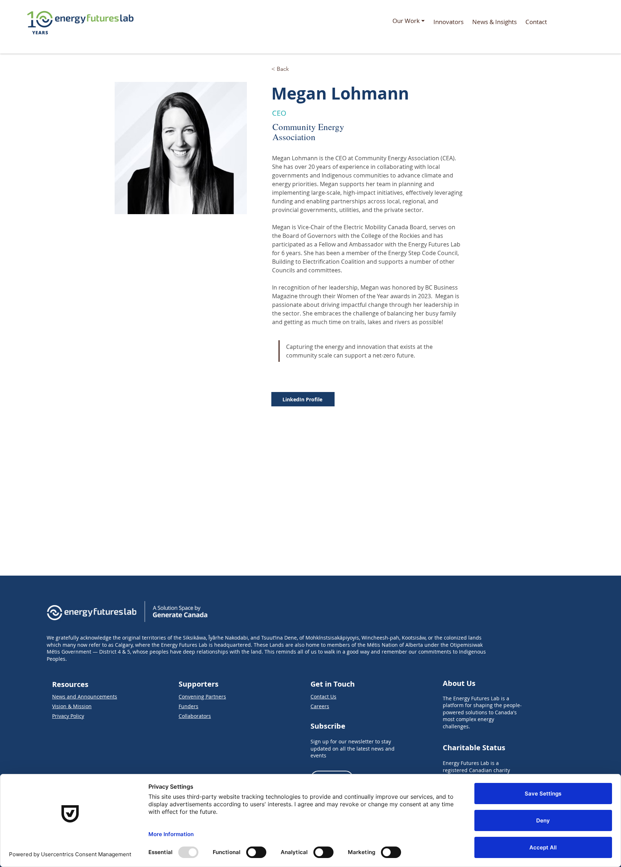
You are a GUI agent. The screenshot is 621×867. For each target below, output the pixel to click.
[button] (408, 21)
